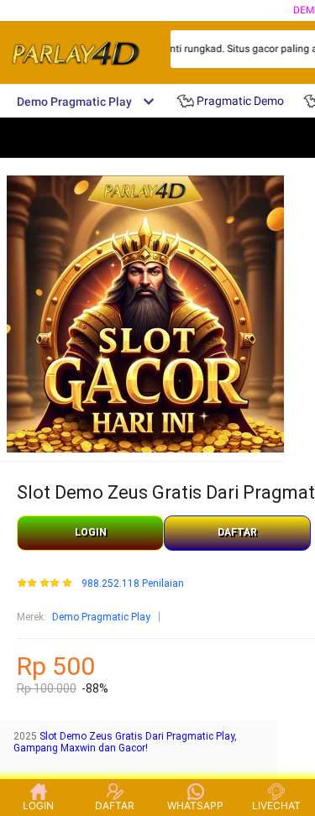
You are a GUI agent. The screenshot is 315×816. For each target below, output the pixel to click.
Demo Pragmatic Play (101, 617)
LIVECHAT (276, 805)
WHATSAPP (195, 805)
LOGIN (91, 532)
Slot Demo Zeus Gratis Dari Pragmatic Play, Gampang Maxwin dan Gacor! (125, 742)
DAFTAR (237, 532)
